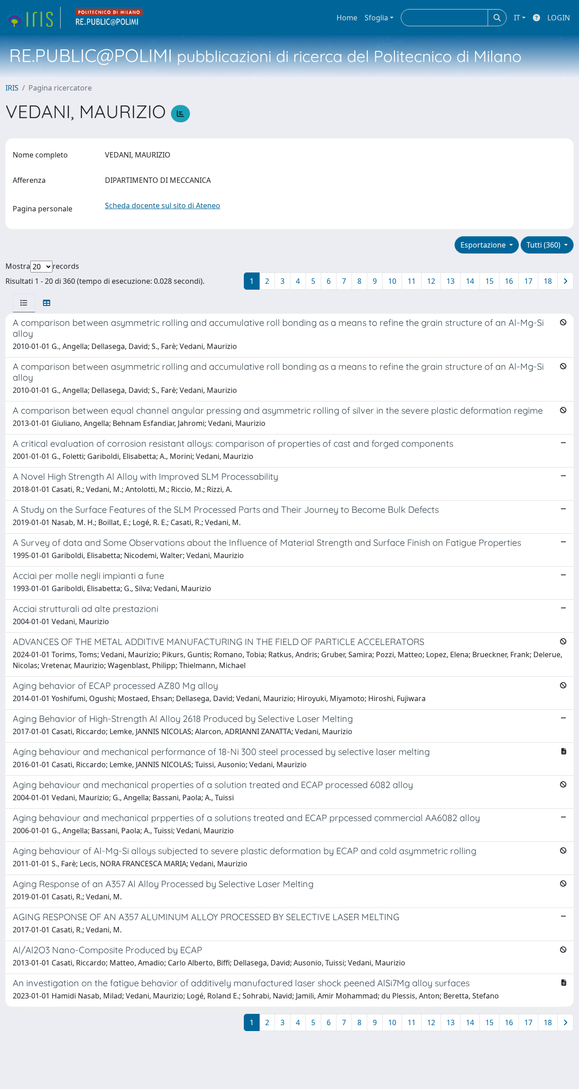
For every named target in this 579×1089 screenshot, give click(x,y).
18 (548, 281)
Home (347, 18)
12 (431, 281)
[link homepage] (33, 18)
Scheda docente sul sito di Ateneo (162, 205)
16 (509, 281)
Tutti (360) (544, 245)
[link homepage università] (109, 18)
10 (392, 281)
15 (489, 281)
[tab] (24, 302)
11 (412, 281)
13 (450, 281)
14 (470, 281)
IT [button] (517, 18)
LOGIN (558, 18)
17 (528, 281)
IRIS (12, 88)
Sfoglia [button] (376, 18)
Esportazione (484, 245)
